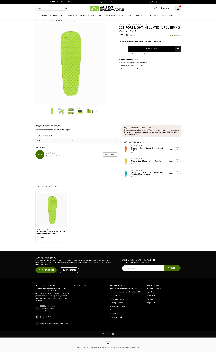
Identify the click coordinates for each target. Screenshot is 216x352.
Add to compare (124, 54)
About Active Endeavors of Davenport (123, 288)
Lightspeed (112, 347)
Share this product (138, 54)
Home (44, 16)
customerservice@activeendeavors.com (149, 132)
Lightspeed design (123, 347)
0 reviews (145, 24)
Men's (82, 16)
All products (151, 303)
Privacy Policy (114, 313)
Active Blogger (56, 16)
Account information (154, 288)
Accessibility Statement (118, 306)
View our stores (69, 270)
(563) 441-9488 (45, 317)
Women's (92, 16)
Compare (150, 299)
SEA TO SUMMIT (124, 24)
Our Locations (167, 16)
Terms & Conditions (117, 299)
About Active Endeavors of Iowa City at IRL (125, 292)
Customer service (46, 270)
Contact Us (114, 310)
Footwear (110, 16)
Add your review (110, 154)
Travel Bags (71, 16)
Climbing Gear (140, 16)
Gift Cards (153, 16)
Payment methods (116, 317)
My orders (150, 292)
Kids (100, 16)
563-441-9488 (172, 132)
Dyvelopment (136, 347)
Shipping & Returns (117, 303)
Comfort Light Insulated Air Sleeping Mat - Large (59, 21)
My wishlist (151, 295)
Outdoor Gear (124, 16)
